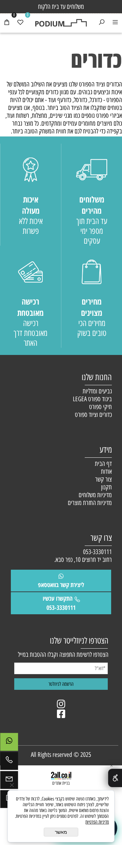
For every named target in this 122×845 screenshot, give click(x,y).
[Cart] (7, 23)
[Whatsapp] (9, 743)
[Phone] (9, 762)
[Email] (9, 782)
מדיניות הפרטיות (97, 822)
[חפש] (102, 23)
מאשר (61, 832)
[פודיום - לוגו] (61, 20)
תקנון (106, 487)
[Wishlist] (20, 23)
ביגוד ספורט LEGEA (92, 399)
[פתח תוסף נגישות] (115, 778)
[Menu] (115, 23)
